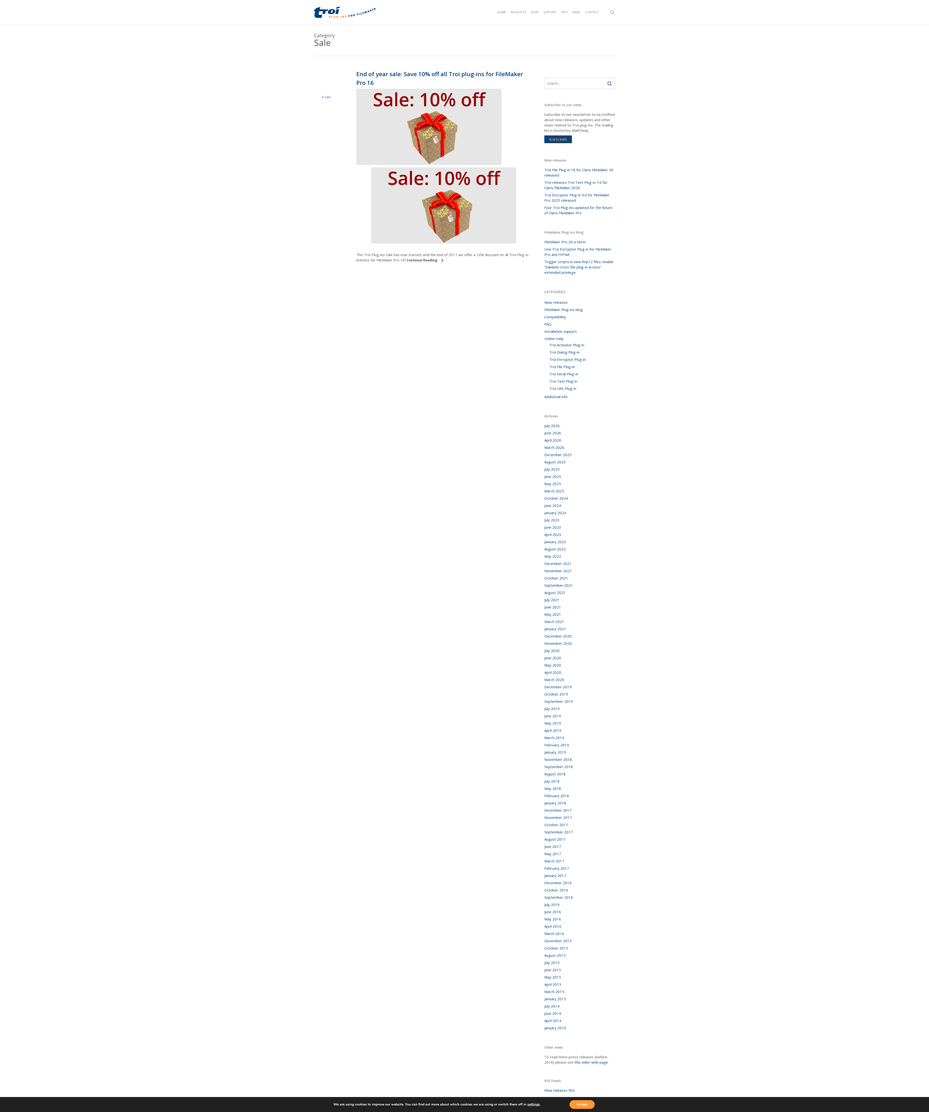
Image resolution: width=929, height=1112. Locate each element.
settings (533, 1104)
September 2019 (558, 701)
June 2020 (552, 657)
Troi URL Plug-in (562, 388)
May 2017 (552, 853)
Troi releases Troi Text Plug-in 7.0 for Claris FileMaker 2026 (575, 185)
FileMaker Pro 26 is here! (565, 241)
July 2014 (552, 1006)
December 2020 (558, 636)
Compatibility (555, 316)
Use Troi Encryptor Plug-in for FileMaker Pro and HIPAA (577, 252)
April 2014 (552, 1020)
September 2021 (558, 585)
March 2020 (554, 679)
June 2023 (552, 527)
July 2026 (552, 425)
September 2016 (558, 897)
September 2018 (558, 766)
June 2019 (552, 715)
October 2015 (556, 948)
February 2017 (556, 868)
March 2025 (554, 491)
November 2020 (558, 643)
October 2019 (556, 694)
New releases (556, 302)
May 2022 (552, 556)
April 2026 (552, 440)
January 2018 (555, 803)
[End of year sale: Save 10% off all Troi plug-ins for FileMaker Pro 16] (429, 163)
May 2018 (552, 788)
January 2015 (555, 998)
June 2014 (552, 1013)
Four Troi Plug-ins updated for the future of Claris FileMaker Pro (578, 210)
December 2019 (558, 686)
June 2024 (552, 505)
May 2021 (552, 614)
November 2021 (558, 570)
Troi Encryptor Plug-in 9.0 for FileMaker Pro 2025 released (577, 198)
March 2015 (554, 991)
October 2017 (556, 824)
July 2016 (552, 904)
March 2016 (554, 933)
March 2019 (554, 737)
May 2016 (552, 919)
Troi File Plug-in (562, 366)
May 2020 (552, 665)
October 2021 (556, 578)
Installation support (560, 331)
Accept (582, 1104)
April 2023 (552, 534)
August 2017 (555, 839)
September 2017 (558, 832)
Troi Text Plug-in (563, 381)
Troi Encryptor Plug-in (567, 359)
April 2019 (552, 730)
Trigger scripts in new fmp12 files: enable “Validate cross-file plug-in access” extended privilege (579, 267)
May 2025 (552, 483)
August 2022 (555, 549)
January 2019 (555, 752)
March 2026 (554, 447)
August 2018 (555, 773)
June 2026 (552, 432)
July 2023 (552, 520)
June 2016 (552, 911)
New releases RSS (559, 1090)
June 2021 (552, 607)
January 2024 (555, 512)
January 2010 (555, 1027)
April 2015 (552, 984)
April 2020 (552, 672)
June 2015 (552, 969)
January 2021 (555, 628)
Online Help (554, 338)
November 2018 (558, 759)
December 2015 (558, 940)
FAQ (547, 324)
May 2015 (552, 977)
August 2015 (555, 955)
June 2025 (552, 476)
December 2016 (558, 882)
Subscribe (558, 139)
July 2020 (552, 650)
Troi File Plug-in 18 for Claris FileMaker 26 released (578, 172)
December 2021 (558, 563)
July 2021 (552, 599)
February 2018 (556, 795)
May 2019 (552, 723)
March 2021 (554, 621)
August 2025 (555, 462)
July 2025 (552, 469)
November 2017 (558, 817)
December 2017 (558, 810)
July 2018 (552, 781)
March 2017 (554, 861)
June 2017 (552, 846)
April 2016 (552, 926)
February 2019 (556, 744)
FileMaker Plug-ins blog (563, 309)
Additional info (556, 396)
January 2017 (555, 875)
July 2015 (552, 962)
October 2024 (556, 498)
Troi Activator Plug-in (566, 344)
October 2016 (556, 890)
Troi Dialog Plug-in (564, 352)
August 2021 (555, 592)
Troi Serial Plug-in (563, 373)
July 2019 (552, 708)
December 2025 (558, 454)
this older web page (591, 1062)
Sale (327, 97)
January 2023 (555, 541)
